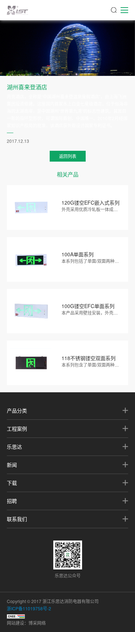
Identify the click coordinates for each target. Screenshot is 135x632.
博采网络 (37, 623)
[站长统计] (16, 615)
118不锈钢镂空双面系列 (89, 358)
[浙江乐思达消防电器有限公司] (17, 10)
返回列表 (67, 156)
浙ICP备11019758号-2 (29, 608)
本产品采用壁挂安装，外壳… (90, 312)
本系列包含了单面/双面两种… (90, 365)
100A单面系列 (78, 254)
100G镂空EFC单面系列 (88, 306)
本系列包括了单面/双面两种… (90, 261)
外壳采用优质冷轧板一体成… (90, 209)
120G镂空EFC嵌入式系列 (91, 202)
